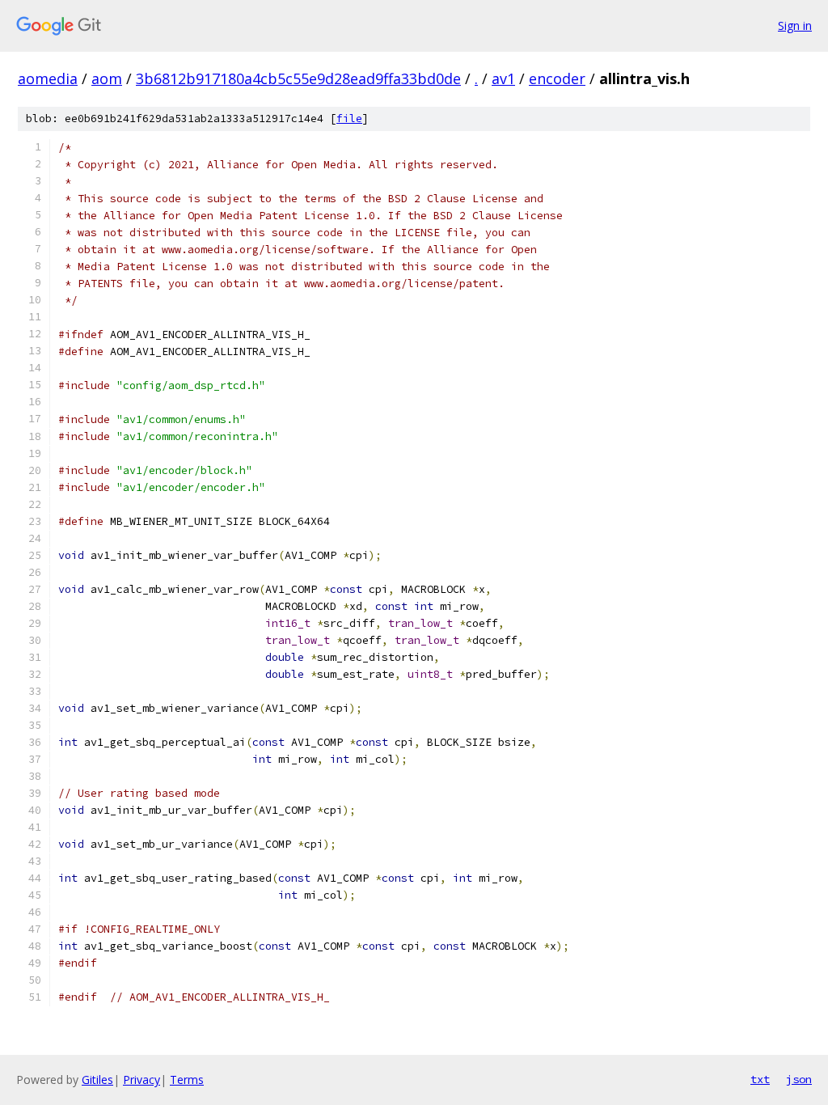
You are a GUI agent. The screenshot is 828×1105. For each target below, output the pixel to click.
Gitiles (97, 1079)
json (799, 1079)
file (349, 118)
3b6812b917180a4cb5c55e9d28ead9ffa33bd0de (298, 78)
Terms (187, 1079)
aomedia (48, 78)
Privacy (141, 1079)
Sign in (795, 25)
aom (106, 78)
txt (760, 1079)
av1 (503, 78)
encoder (557, 78)
